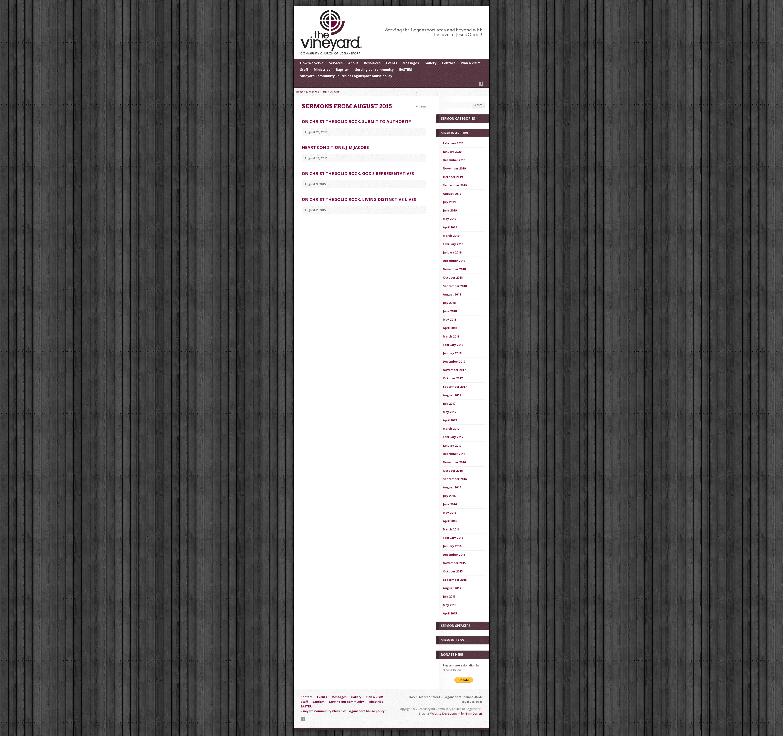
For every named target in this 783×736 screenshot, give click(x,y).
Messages (411, 63)
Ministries (322, 69)
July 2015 (449, 596)
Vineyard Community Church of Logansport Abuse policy (346, 76)
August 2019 (452, 194)
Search (477, 105)
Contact (448, 63)
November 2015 (454, 563)
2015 (324, 92)
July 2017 (449, 403)
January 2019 (452, 252)
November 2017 (454, 370)
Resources (372, 63)
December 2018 (454, 261)
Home (299, 92)
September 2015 (455, 580)
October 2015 (453, 571)
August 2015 (452, 588)
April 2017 (450, 420)
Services (336, 63)
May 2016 (449, 513)
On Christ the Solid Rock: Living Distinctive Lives (359, 199)
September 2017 (455, 386)
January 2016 (452, 546)
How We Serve (311, 63)
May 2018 (449, 319)
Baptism (342, 69)
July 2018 (449, 303)
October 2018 (453, 277)
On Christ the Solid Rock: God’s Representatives (358, 173)
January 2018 (452, 353)
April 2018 (450, 328)
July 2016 (449, 496)
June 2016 (450, 504)
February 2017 (453, 437)
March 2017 (451, 429)
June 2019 (450, 210)
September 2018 (455, 286)
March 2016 (451, 529)
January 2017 (452, 445)
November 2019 (454, 168)
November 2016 (454, 462)
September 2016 (455, 479)
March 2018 (451, 336)
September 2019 (455, 185)
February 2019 (453, 244)
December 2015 (454, 555)
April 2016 (450, 521)
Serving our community (374, 69)
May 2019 (449, 219)
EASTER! (405, 69)
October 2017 (453, 378)
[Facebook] (481, 84)
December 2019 (454, 160)
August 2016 (452, 487)
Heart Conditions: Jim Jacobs (335, 147)
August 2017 (452, 395)
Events (391, 63)
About (353, 63)
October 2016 (453, 471)
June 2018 (450, 311)
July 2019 (449, 202)
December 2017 (454, 361)
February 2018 (453, 345)
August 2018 (452, 294)
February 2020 (453, 143)
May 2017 (449, 412)
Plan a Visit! (470, 63)
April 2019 (450, 227)
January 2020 (452, 152)
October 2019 (453, 177)
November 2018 (454, 269)
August (334, 92)
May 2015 (449, 605)
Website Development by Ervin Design (456, 713)
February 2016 (453, 538)
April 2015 (450, 613)
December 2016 (454, 454)
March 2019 (451, 236)
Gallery (430, 63)
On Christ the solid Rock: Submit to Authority (356, 121)
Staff (304, 69)
